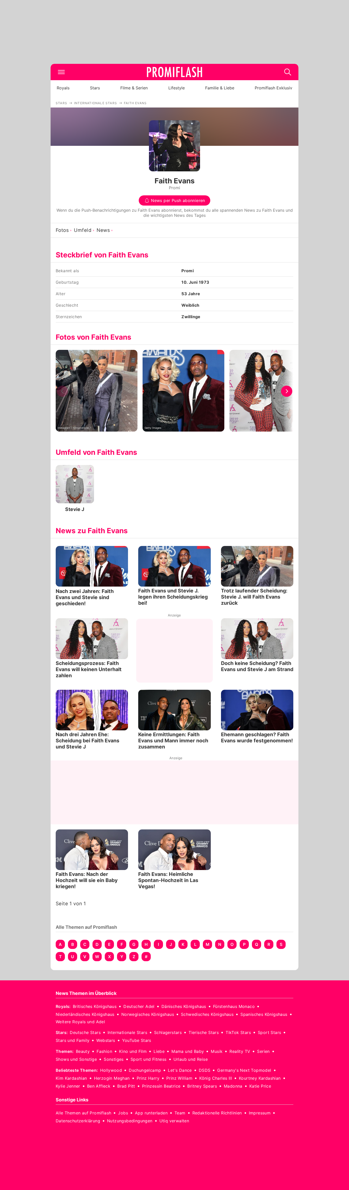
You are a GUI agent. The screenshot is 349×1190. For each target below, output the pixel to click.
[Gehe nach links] (62, 391)
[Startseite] (174, 72)
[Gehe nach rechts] (286, 391)
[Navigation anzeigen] (61, 72)
